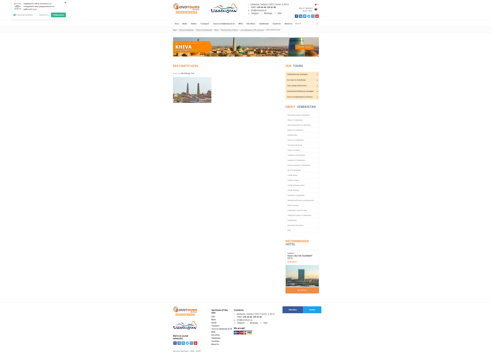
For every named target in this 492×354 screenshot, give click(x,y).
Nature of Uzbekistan (295, 130)
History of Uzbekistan (296, 140)
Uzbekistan (264, 24)
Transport (204, 24)
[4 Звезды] (178, 73)
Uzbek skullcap (293, 190)
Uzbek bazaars (293, 180)
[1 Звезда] (174, 73)
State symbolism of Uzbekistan (299, 125)
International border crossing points (301, 200)
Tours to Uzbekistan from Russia (299, 97)
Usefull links (292, 220)
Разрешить (58, 14)
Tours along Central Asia (296, 86)
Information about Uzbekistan (299, 115)
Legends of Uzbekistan (296, 160)
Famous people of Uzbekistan (299, 165)
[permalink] (302, 268)
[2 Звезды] (175, 73)
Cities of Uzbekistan (295, 120)
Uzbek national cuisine (296, 185)
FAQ (289, 230)
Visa (177, 24)
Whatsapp (268, 13)
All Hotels (302, 290)
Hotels (194, 24)
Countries (277, 24)
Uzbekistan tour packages (297, 74)
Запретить (44, 14)
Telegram (255, 13)
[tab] (293, 309)
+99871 (258, 7)
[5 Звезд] (180, 73)
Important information (296, 225)
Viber (280, 13)
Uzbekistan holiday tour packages (300, 91)
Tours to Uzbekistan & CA (224, 24)
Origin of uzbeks (294, 150)
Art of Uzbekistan (294, 170)
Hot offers (251, 24)
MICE (240, 24)
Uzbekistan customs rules (297, 210)
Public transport (293, 205)
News (184, 24)
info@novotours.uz (258, 10)
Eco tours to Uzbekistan (296, 80)
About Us (288, 24)
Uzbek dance (292, 175)
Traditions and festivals (296, 155)
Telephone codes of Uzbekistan (299, 215)
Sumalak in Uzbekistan (296, 195)
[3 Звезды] (177, 73)
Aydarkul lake (293, 135)
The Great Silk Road (295, 145)
